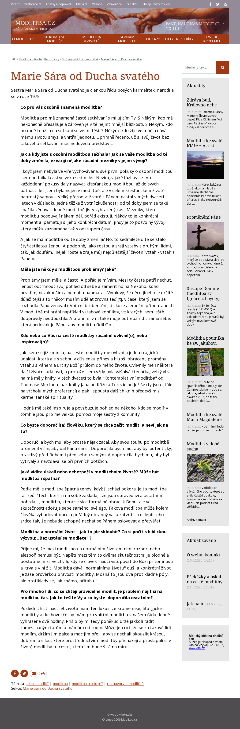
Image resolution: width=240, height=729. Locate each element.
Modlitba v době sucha (203, 446)
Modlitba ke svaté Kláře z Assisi (204, 143)
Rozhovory (51, 59)
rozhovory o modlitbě (125, 683)
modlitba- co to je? (87, 683)
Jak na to (195, 603)
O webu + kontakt (119, 714)
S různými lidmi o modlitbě (80, 59)
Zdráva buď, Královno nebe (202, 102)
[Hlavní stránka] (13, 59)
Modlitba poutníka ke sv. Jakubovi (205, 340)
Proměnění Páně (204, 217)
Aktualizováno (201, 540)
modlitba (60, 683)
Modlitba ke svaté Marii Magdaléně (204, 417)
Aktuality (196, 85)
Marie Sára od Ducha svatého (121, 59)
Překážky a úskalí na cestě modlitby (205, 579)
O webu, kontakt (203, 555)
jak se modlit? (37, 683)
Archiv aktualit (196, 520)
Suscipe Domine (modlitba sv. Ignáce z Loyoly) (203, 293)
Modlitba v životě (30, 59)
